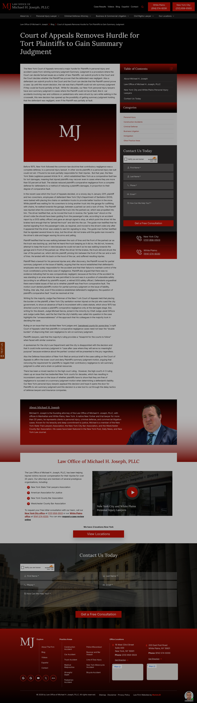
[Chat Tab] (98, 351)
